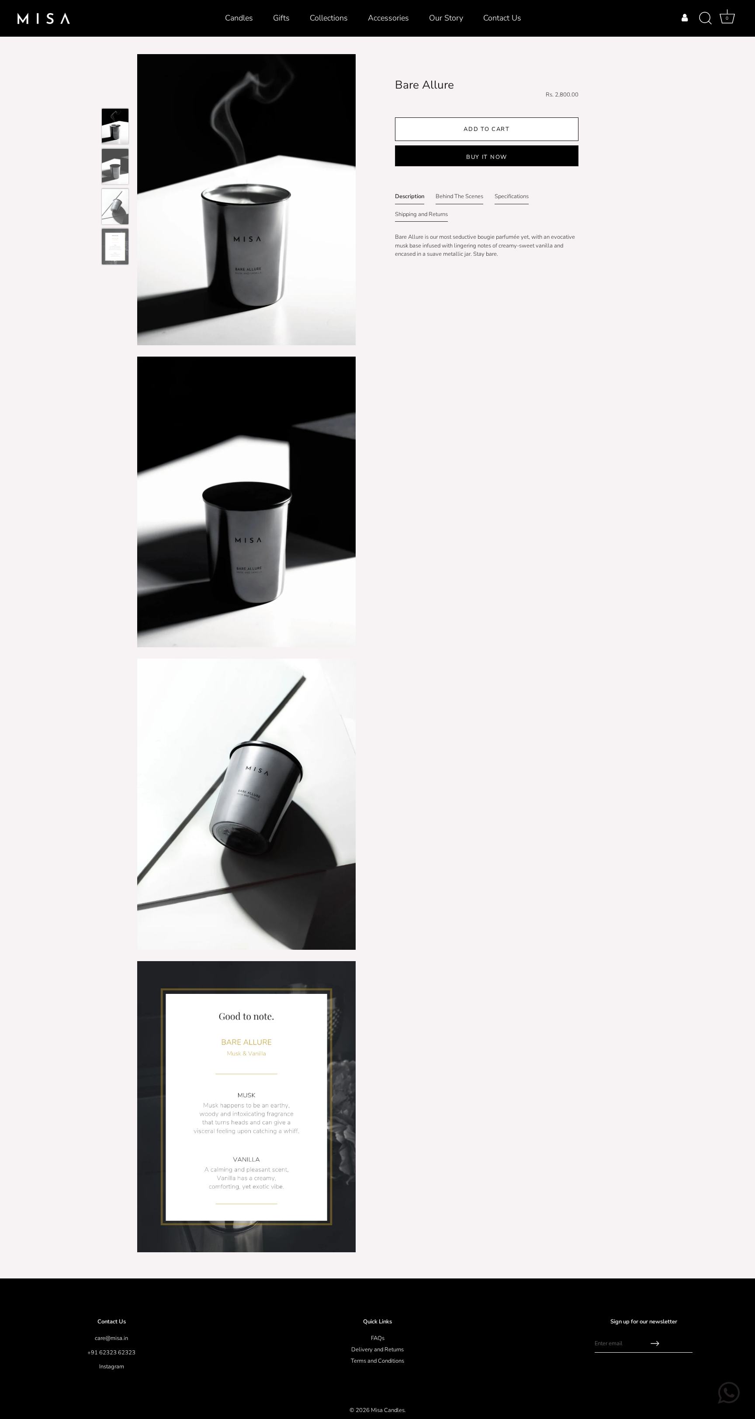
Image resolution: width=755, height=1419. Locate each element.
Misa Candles (388, 1410)
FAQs (377, 1338)
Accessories (388, 18)
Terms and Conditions (377, 1361)
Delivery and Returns (377, 1350)
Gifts (281, 18)
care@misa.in (111, 1338)
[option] (115, 128)
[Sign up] (655, 1343)
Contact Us (502, 18)
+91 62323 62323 (111, 1353)
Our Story (446, 18)
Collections (329, 18)
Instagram (111, 1367)
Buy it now (486, 157)
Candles (239, 18)
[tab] (409, 198)
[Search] (705, 18)
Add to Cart (487, 129)
